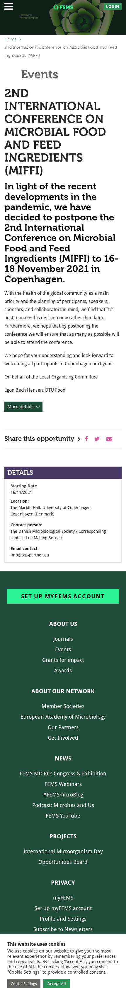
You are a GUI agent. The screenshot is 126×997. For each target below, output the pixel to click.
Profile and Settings (63, 919)
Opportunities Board (63, 862)
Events (63, 649)
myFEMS (63, 898)
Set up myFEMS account (63, 596)
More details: (21, 407)
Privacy (63, 882)
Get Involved (63, 738)
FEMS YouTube (63, 816)
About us (63, 623)
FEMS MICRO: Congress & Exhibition (63, 773)
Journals (63, 639)
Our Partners (63, 727)
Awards (63, 670)
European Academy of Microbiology (63, 717)
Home (10, 39)
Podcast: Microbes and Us (63, 805)
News (63, 758)
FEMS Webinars (63, 784)
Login (112, 6)
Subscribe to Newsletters (63, 929)
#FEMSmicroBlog (63, 795)
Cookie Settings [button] (24, 983)
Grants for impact (63, 660)
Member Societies (63, 706)
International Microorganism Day (63, 851)
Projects (63, 836)
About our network (63, 691)
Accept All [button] (56, 983)
